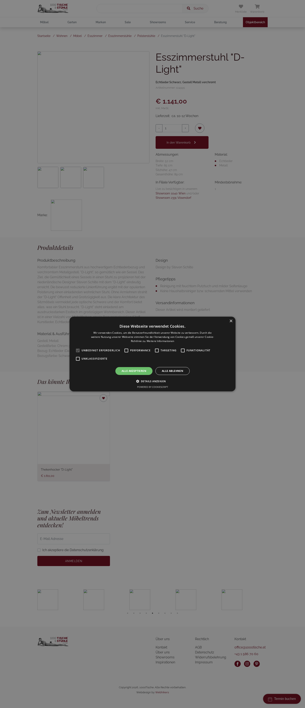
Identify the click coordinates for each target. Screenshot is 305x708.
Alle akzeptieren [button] (134, 371)
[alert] (152, 354)
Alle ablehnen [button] (172, 371)
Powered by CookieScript (152, 386)
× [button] (230, 321)
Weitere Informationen (160, 341)
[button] (152, 381)
